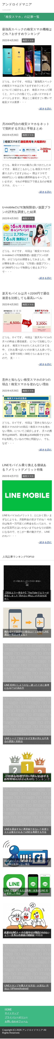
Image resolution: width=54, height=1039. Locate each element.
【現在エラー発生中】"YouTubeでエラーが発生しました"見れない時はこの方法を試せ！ (26, 595)
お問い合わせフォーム (16, 1021)
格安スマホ (28, 40)
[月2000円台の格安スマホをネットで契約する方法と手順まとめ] (27, 158)
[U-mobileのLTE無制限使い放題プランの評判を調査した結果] (27, 244)
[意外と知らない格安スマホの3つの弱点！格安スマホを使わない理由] (27, 416)
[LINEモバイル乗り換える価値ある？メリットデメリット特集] (27, 508)
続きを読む (46, 108)
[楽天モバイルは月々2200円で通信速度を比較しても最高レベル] (27, 330)
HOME (8, 1009)
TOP (8, 9)
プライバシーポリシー (16, 1017)
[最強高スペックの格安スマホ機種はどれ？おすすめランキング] (27, 75)
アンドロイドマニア (17, 4)
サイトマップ (12, 1013)
